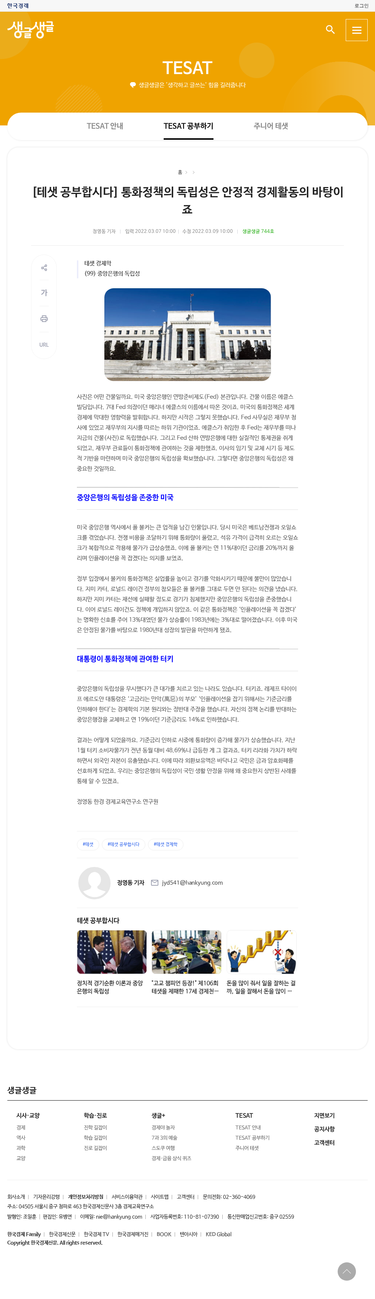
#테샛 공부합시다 (124, 844)
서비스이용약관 (127, 1197)
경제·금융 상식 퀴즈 (171, 1158)
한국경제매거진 (133, 1234)
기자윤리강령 (46, 1197)
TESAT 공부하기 (189, 126)
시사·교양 (28, 1115)
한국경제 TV (96, 1234)
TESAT (187, 68)
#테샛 (88, 844)
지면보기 (324, 1115)
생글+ (158, 1115)
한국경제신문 (62, 1234)
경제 (20, 1128)
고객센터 (185, 1197)
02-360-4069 (239, 1197)
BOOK (164, 1234)
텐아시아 (188, 1234)
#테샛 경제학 (166, 844)
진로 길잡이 (95, 1148)
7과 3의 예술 (164, 1138)
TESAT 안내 (105, 126)
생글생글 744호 (258, 231)
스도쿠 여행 (163, 1148)
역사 (20, 1138)
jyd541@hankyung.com (192, 883)
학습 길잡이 (95, 1138)
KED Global (218, 1234)
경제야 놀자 (163, 1128)
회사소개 (16, 1197)
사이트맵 (159, 1197)
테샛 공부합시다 (98, 921)
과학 (20, 1148)
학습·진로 (95, 1115)
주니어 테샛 (271, 126)
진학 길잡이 (95, 1128)
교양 (20, 1158)
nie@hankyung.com (119, 1217)
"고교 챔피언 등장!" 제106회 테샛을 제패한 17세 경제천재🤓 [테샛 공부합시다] (185, 991)
